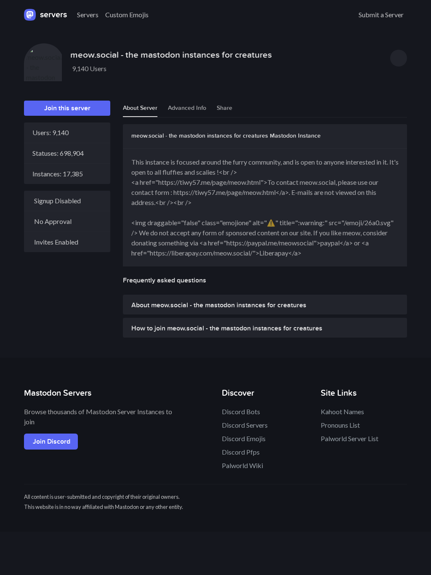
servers (52, 15)
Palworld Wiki (242, 465)
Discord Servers (245, 425)
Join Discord (51, 441)
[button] (265, 307)
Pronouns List (340, 425)
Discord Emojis (244, 438)
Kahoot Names (342, 411)
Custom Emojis (127, 15)
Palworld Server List (349, 438)
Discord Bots (241, 411)
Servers (87, 15)
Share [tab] (224, 108)
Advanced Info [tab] (187, 108)
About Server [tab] (140, 108)
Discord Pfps (241, 452)
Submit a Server (381, 15)
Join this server (67, 108)
